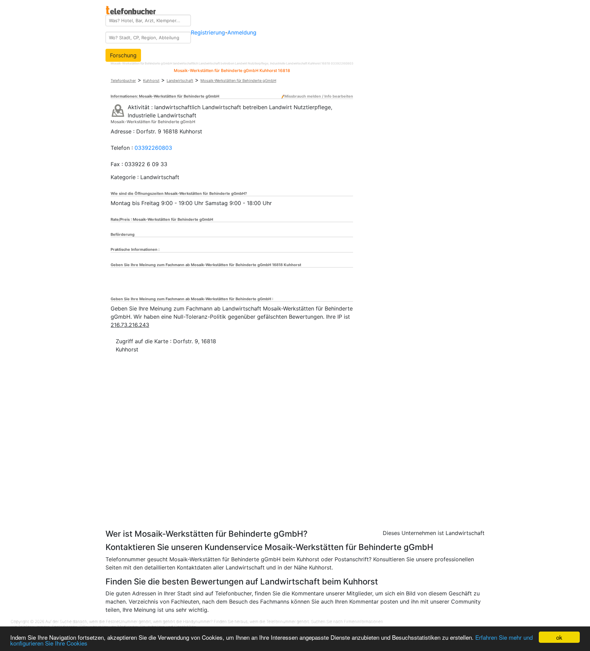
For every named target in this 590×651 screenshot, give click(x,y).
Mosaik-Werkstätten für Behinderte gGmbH (238, 80)
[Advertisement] (172, 486)
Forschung (123, 55)
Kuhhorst (151, 80)
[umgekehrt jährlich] (118, 110)
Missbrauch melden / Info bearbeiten (318, 96)
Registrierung (208, 32)
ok (559, 637)
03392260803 (153, 147)
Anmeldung (241, 32)
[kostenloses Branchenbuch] (131, 8)
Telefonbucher (123, 80)
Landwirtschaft (180, 80)
